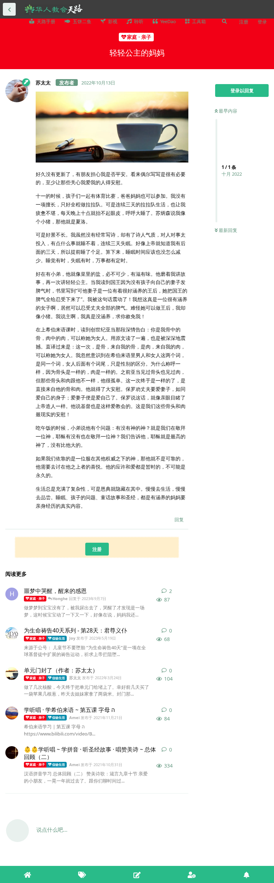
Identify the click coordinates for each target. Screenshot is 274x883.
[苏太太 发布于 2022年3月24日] (11, 673)
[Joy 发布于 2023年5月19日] (11, 633)
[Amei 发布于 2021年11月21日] (11, 713)
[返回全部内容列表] (9, 9)
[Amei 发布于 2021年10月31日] (11, 752)
